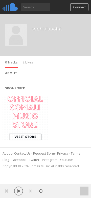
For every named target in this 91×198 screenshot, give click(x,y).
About (7, 153)
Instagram (49, 159)
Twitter (34, 159)
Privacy (62, 153)
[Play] (18, 191)
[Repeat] (40, 191)
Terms (75, 153)
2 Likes (28, 62)
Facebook (19, 159)
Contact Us (22, 153)
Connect (79, 7)
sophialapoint (47, 29)
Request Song (44, 153)
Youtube (66, 159)
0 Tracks (11, 62)
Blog (6, 159)
